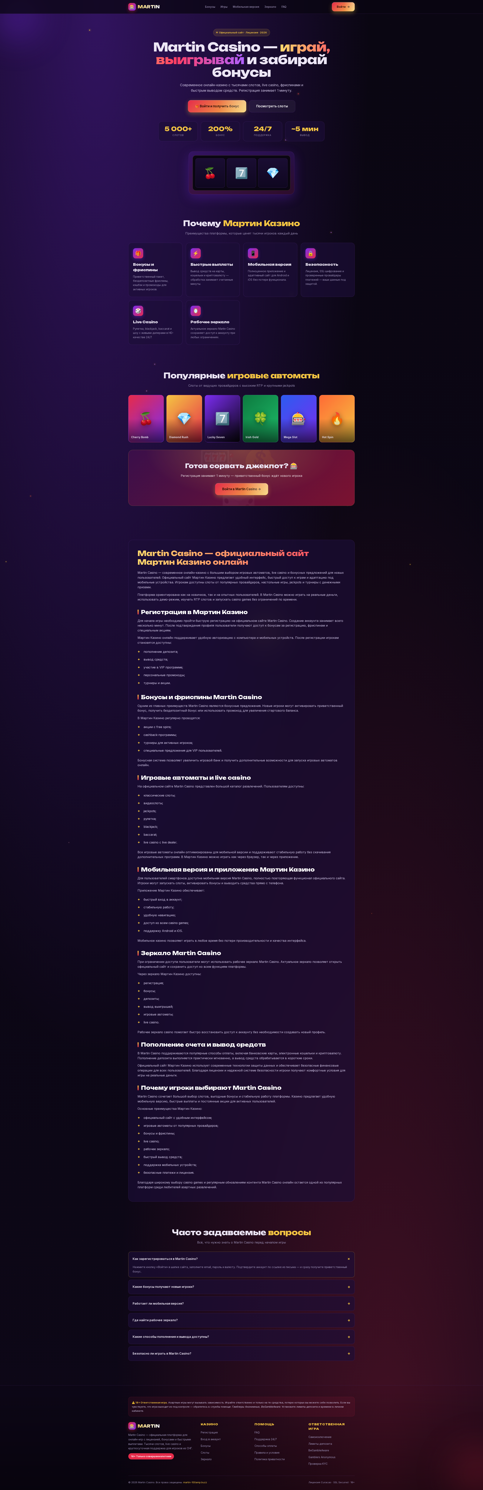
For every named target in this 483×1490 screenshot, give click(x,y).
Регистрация (209, 1432)
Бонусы (210, 6)
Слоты (205, 1452)
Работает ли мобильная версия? (158, 1303)
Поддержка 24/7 (266, 1439)
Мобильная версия (246, 6)
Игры (224, 6)
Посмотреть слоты (272, 106)
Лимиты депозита (320, 1443)
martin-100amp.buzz (195, 1482)
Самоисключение (319, 1437)
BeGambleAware (318, 1450)
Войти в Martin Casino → (241, 489)
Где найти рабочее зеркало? (155, 1320)
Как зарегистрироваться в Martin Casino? (165, 1259)
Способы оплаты (266, 1445)
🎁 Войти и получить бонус (217, 106)
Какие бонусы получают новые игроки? (163, 1287)
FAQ (283, 6)
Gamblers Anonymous (321, 1457)
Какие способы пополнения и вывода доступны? (171, 1337)
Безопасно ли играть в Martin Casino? (162, 1353)
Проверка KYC (318, 1463)
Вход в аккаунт (211, 1439)
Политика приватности (270, 1459)
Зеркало (270, 6)
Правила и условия (267, 1452)
